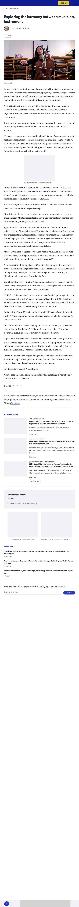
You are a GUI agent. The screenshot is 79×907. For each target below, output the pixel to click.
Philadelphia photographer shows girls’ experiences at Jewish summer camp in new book (52, 442)
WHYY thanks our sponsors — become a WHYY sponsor (37, 182)
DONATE (64, 3)
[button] (6, 903)
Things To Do (34, 461)
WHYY (8, 3)
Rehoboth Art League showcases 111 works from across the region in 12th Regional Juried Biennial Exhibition (51, 422)
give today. (15, 403)
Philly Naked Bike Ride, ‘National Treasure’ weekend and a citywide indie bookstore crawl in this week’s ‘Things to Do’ (51, 465)
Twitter (17, 385)
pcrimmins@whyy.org (32, 503)
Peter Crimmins (16, 28)
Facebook (13, 385)
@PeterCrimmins (15, 503)
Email (21, 385)
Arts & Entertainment (12, 8)
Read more (11, 498)
